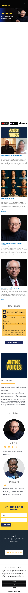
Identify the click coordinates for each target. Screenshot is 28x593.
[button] (21, 3)
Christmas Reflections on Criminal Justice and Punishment (11, 244)
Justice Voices (6, 5)
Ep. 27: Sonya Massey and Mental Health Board (11, 155)
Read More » (3, 166)
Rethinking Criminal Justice (7, 198)
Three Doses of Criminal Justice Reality (10, 288)
